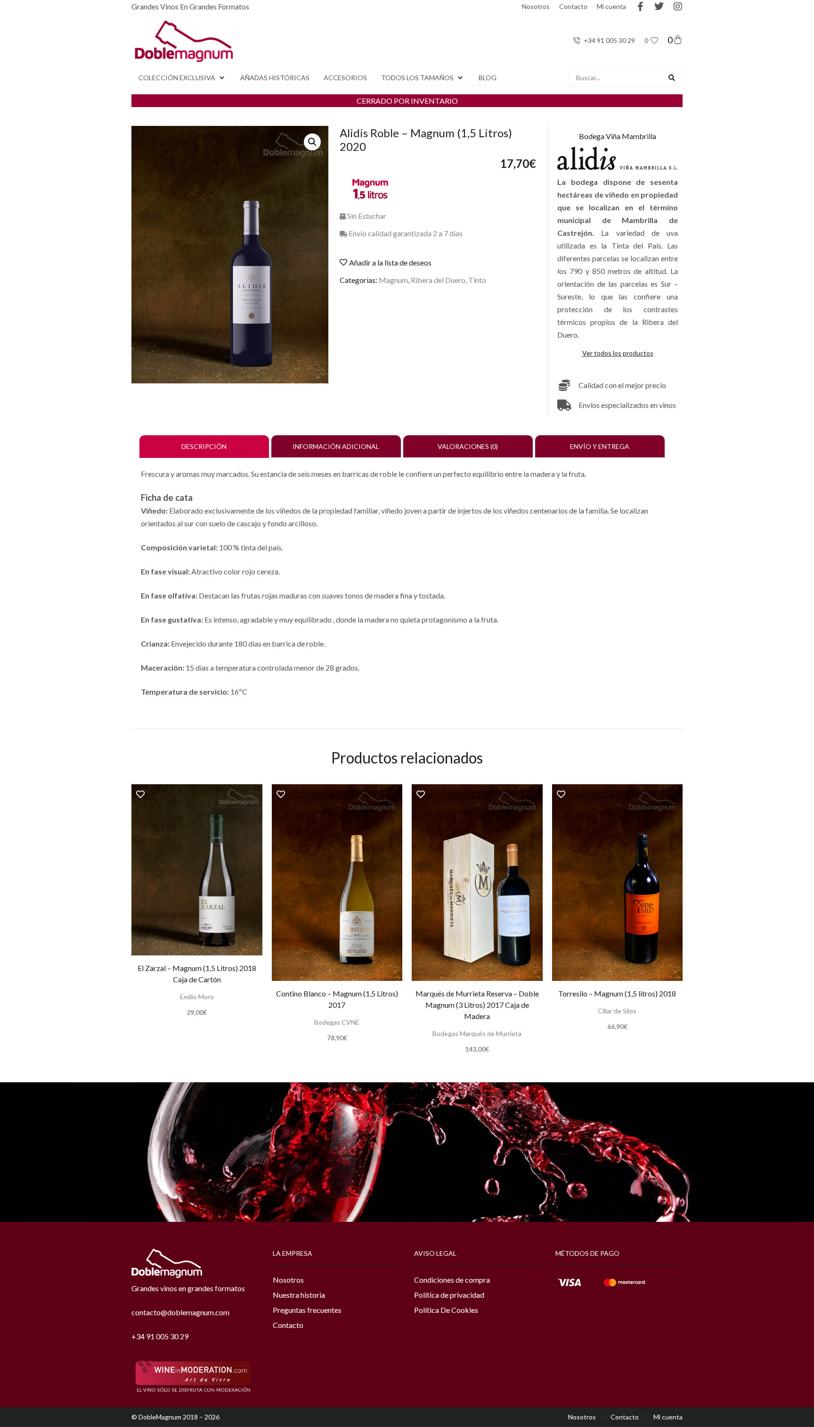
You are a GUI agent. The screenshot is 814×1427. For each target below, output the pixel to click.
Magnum (393, 279)
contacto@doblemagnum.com (180, 1312)
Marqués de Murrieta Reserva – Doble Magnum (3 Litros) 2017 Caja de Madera (477, 1004)
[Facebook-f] (640, 6)
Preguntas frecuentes (307, 1309)
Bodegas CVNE (336, 1022)
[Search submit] (671, 78)
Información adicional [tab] (336, 446)
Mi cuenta (611, 6)
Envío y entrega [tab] (599, 446)
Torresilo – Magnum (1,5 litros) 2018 (617, 993)
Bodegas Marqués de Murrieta (476, 1033)
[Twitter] (659, 6)
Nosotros (536, 6)
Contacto (573, 6)
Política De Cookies (446, 1309)
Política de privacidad (449, 1294)
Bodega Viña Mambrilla (617, 136)
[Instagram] (678, 6)
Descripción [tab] (204, 446)
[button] (182, 77)
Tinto (477, 279)
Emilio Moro (197, 997)
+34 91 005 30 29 (159, 1336)
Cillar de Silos (617, 1011)
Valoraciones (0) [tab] (468, 446)
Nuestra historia (299, 1294)
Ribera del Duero (438, 279)
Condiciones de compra (452, 1279)
